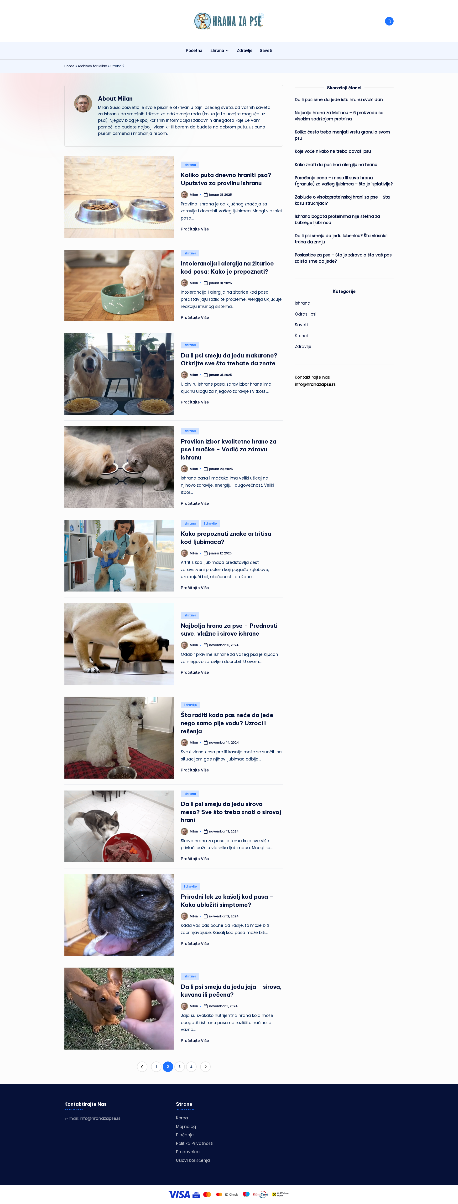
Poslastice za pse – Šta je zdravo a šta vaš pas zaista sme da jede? (343, 258)
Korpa (182, 1118)
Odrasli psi (305, 314)
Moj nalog (186, 1126)
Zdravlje (210, 523)
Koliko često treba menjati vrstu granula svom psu (342, 135)
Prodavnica (188, 1152)
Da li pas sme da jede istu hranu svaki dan (339, 99)
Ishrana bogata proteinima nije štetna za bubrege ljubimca (337, 219)
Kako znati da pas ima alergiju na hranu (336, 165)
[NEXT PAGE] (205, 1066)
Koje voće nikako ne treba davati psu (333, 151)
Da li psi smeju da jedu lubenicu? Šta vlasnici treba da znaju (341, 239)
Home (69, 66)
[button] (142, 1066)
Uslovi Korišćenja (193, 1160)
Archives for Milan (92, 66)
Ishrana (190, 165)
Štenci (301, 336)
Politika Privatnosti (194, 1143)
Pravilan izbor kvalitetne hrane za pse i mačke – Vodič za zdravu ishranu (228, 449)
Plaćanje (185, 1135)
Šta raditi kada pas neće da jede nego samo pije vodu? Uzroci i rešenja (227, 723)
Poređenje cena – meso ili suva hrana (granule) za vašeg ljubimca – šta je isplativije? (344, 181)
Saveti (301, 325)
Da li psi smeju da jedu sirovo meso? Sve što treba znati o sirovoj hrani (231, 811)
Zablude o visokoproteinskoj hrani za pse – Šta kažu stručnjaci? (342, 200)
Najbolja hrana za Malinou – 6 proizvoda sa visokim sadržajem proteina (339, 116)
